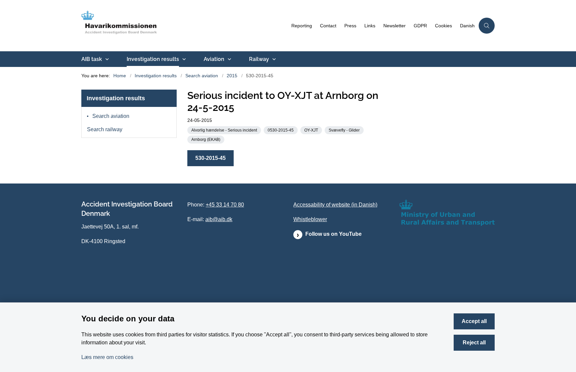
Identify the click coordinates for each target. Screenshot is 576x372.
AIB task (91, 59)
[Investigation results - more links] (183, 59)
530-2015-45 (210, 158)
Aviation (214, 59)
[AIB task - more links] (106, 59)
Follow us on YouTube (333, 234)
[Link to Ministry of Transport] (447, 212)
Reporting (301, 25)
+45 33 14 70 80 (225, 204)
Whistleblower (310, 219)
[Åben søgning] (487, 26)
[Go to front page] (184, 26)
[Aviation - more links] (228, 59)
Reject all (474, 342)
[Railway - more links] (273, 59)
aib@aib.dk (218, 219)
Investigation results (153, 59)
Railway (259, 59)
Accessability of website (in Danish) (335, 204)
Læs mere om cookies (107, 357)
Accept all (474, 321)
